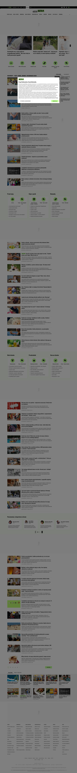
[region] (38, 90)
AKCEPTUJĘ (55, 101)
